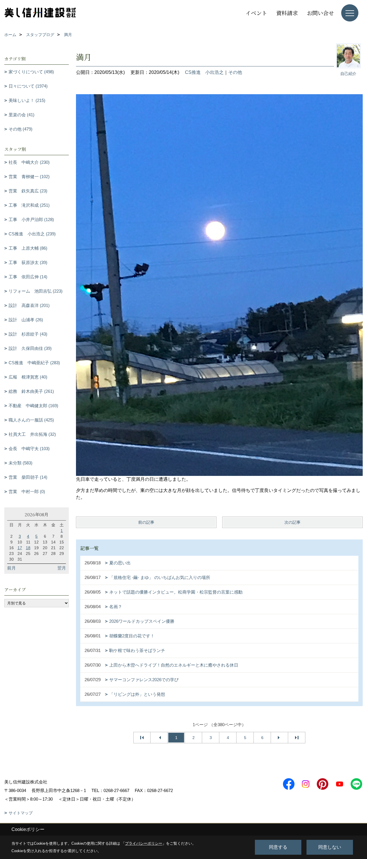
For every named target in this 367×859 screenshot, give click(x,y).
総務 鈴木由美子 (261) (31, 391)
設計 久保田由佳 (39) (30, 348)
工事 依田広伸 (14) (28, 276)
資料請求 (287, 13)
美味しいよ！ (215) (27, 100)
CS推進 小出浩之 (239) (32, 233)
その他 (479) (20, 129)
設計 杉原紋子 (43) (28, 334)
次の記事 (292, 522)
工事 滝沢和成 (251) (29, 205)
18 (28, 547)
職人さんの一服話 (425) (31, 419)
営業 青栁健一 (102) (29, 176)
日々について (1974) (28, 86)
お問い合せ (320, 13)
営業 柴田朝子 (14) (28, 477)
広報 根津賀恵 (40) (28, 377)
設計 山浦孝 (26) (26, 319)
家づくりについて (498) (31, 71)
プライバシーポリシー (143, 843)
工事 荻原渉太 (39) (28, 262)
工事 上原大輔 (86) (28, 248)
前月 (11, 568)
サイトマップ (21, 813)
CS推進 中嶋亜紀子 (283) (34, 362)
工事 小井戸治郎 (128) (31, 219)
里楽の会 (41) (21, 114)
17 (19, 547)
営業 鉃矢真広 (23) (28, 190)
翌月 (61, 568)
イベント (256, 13)
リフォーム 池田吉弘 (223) (36, 291)
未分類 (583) (20, 462)
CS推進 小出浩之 (204, 72)
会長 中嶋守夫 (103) (29, 448)
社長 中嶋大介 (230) (29, 162)
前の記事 (146, 522)
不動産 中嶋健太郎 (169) (33, 405)
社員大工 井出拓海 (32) (32, 434)
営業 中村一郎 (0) (27, 491)
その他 (235, 72)
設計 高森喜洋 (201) (29, 305)
